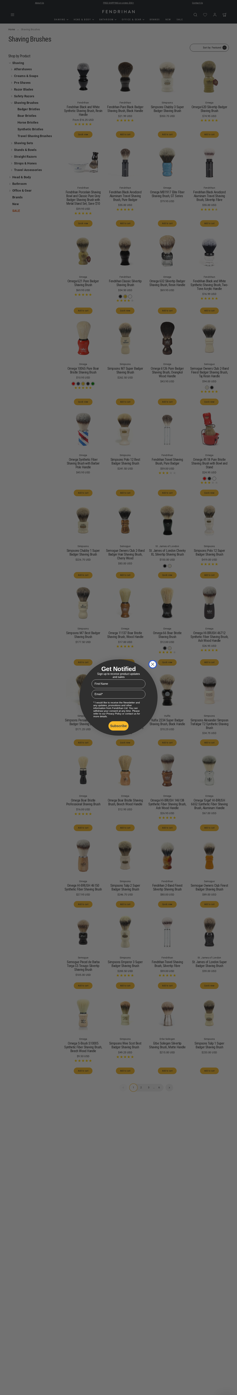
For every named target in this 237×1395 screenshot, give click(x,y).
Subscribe (118, 726)
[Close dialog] (152, 664)
